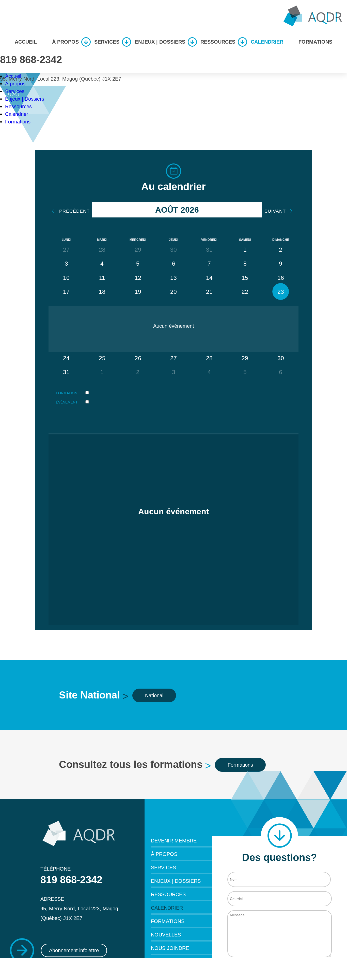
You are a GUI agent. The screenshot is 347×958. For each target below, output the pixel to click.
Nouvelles (166, 934)
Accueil (26, 42)
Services (106, 42)
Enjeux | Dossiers (160, 42)
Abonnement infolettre (74, 950)
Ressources (217, 42)
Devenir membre (174, 840)
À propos (65, 42)
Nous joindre (170, 948)
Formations (315, 42)
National (154, 695)
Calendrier (267, 42)
